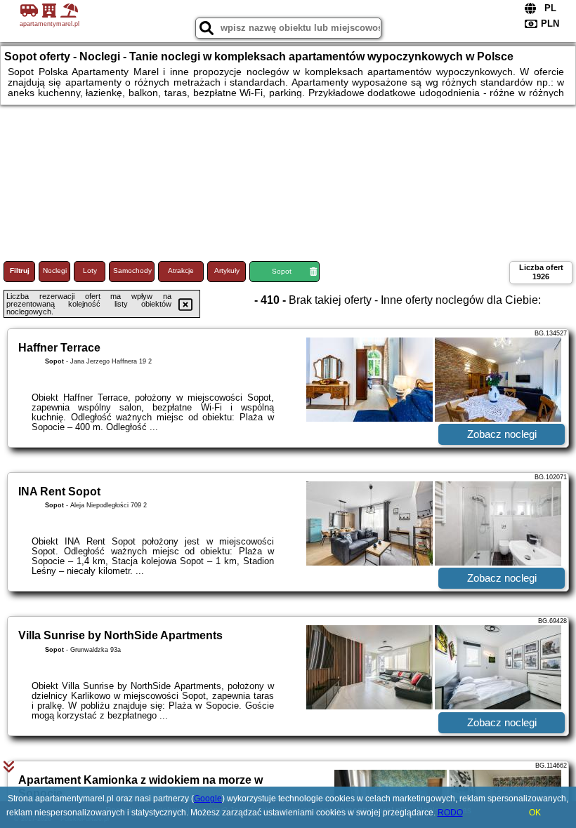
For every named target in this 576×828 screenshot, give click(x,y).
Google (208, 798)
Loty (90, 270)
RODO (450, 812)
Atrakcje (181, 270)
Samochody (132, 270)
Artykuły (227, 270)
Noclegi (55, 270)
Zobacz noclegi (502, 434)
